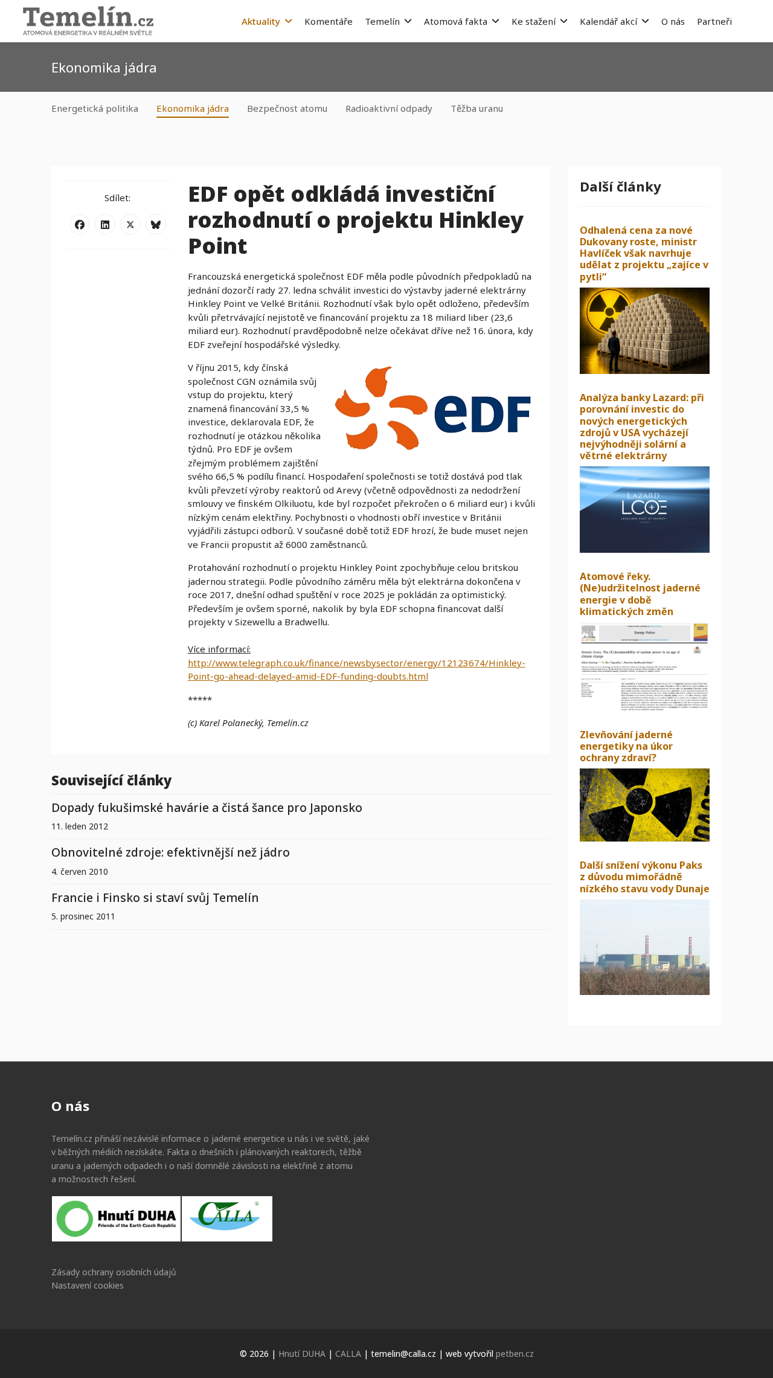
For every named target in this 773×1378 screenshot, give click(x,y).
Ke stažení (534, 21)
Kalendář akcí (608, 21)
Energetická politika (94, 108)
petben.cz (515, 1353)
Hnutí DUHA (302, 1353)
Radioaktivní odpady (388, 108)
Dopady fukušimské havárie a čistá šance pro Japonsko (206, 807)
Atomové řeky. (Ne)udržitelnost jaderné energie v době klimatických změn (640, 594)
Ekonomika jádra (192, 108)
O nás (673, 21)
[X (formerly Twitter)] (130, 224)
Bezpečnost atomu (287, 108)
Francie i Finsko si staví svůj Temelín (155, 897)
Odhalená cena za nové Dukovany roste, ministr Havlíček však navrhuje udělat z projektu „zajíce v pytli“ (644, 253)
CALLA (348, 1353)
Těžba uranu (477, 108)
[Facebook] (79, 224)
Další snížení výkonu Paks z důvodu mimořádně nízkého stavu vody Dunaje (645, 876)
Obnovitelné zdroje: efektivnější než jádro (170, 852)
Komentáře (328, 21)
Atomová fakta (455, 21)
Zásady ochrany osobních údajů (113, 1272)
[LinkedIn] (105, 224)
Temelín (382, 21)
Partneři (714, 21)
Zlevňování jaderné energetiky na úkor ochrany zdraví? (626, 746)
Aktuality (261, 21)
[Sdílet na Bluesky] (156, 224)
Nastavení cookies (87, 1285)
